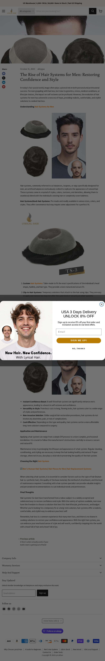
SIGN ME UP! (79, 340)
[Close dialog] (102, 304)
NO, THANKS (78, 349)
